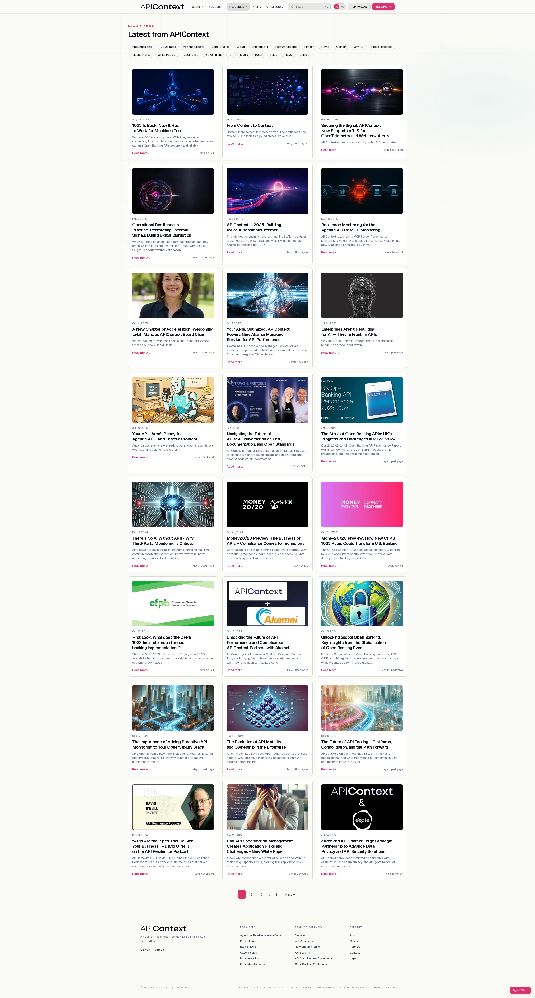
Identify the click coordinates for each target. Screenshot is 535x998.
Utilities (304, 55)
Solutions (260, 987)
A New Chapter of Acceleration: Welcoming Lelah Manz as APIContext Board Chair (173, 331)
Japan (354, 958)
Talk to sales (359, 6)
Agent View (520, 990)
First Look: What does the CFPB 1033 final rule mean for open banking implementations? (161, 642)
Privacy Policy (326, 987)
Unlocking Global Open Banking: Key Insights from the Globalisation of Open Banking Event (353, 642)
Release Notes (141, 55)
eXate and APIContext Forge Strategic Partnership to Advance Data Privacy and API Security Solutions (356, 846)
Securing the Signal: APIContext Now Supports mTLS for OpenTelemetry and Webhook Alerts (355, 131)
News (325, 47)
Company (293, 987)
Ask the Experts (193, 47)
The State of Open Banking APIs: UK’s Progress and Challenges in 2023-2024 (358, 436)
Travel (288, 55)
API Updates (168, 47)
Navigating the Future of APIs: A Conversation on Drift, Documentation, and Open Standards (260, 439)
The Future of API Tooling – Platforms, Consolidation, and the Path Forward (356, 744)
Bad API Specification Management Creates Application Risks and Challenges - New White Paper (260, 846)
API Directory (275, 7)
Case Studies (220, 47)
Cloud (241, 47)
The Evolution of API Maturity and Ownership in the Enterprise (256, 744)
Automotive (190, 55)
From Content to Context (250, 125)
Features (300, 935)
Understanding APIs (252, 964)
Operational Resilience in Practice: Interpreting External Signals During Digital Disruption (161, 230)
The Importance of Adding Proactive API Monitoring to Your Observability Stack (169, 744)
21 (277, 894)
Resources (276, 987)
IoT (231, 55)
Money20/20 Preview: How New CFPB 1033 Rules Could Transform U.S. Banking (359, 540)
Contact (355, 952)
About (354, 935)
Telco (273, 55)
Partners (355, 947)
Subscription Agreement (354, 987)
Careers (354, 941)
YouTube (158, 949)
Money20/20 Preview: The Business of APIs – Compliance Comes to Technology (265, 540)
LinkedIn (145, 949)
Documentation (249, 958)
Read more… (141, 153)
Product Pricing (249, 941)
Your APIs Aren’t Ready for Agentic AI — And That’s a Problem (164, 436)
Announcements (142, 47)
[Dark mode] (342, 6)
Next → (290, 894)
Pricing (256, 7)
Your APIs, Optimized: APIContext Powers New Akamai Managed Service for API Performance (258, 334)
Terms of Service (384, 987)
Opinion (341, 47)
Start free (381, 6)
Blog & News (248, 947)
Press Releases (381, 47)
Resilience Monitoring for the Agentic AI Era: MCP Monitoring (350, 227)
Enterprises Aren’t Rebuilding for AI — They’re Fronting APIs (349, 331)
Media (244, 55)
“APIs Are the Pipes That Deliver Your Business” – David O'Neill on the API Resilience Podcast (162, 846)
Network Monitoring (307, 947)
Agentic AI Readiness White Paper (261, 935)
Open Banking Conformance (312, 964)
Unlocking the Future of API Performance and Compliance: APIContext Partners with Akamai (258, 642)
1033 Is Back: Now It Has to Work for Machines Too (156, 128)
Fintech (309, 47)
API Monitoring (304, 941)
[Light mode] (336, 6)
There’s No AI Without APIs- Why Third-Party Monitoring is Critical (163, 540)
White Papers (167, 55)
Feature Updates (286, 47)
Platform (244, 987)
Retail (259, 55)
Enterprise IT (260, 47)
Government (213, 55)
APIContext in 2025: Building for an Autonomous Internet (254, 227)
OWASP (359, 47)
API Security (302, 952)
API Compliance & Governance (313, 958)
